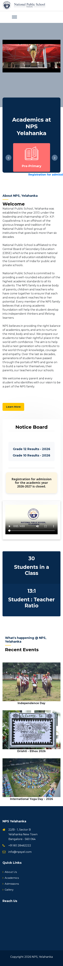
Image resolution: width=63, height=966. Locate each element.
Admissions (12, 883)
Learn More (13, 406)
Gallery (9, 889)
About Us (11, 872)
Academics (12, 877)
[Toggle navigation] (14, 17)
